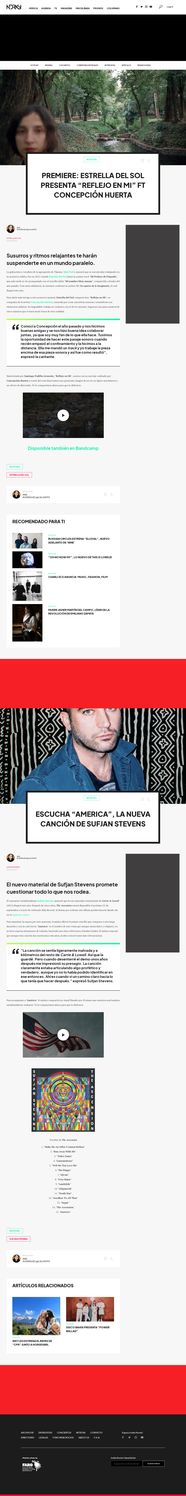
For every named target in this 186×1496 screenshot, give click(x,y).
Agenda (46, 8)
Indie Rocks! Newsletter (123, 1458)
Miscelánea (83, 8)
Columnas (113, 8)
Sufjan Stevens (13, 867)
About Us (83, 1437)
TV (55, 8)
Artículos (126, 65)
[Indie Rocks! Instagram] (146, 7)
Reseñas (49, 65)
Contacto (96, 1432)
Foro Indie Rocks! (63, 1437)
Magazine (66, 8)
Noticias (35, 65)
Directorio (27, 1437)
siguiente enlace (20, 914)
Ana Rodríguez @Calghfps (27, 229)
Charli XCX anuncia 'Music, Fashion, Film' (78, 577)
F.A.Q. (97, 1437)
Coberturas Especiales (87, 65)
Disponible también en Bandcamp (63, 448)
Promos (98, 8)
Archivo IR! (27, 1432)
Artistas (81, 1432)
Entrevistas (110, 65)
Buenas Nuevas (144, 65)
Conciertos (64, 65)
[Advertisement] (93, 37)
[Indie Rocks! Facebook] (137, 7)
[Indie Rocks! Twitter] (141, 7)
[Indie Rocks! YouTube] (151, 7)
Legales (43, 1437)
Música (33, 8)
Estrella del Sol (14, 238)
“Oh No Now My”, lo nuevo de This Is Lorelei (80, 557)
